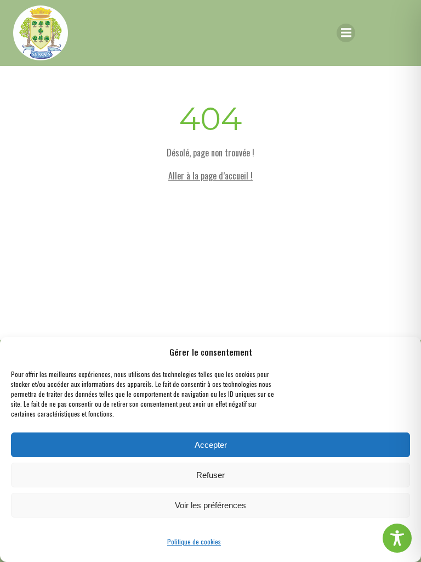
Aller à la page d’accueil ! (210, 175)
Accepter (211, 444)
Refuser (210, 475)
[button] (404, 351)
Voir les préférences (210, 505)
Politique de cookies (194, 541)
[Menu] (346, 33)
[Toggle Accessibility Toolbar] (397, 538)
